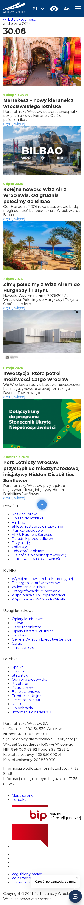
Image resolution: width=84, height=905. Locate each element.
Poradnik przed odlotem (33, 539)
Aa (67, 8)
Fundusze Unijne (27, 696)
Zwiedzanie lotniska (29, 587)
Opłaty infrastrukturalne (33, 631)
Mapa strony (22, 796)
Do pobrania (22, 708)
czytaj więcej (14, 124)
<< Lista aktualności (19, 19)
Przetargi (20, 683)
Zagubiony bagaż (27, 874)
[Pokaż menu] (76, 8)
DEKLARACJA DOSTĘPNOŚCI (37, 559)
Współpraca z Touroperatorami (38, 595)
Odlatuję (19, 547)
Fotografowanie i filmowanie (36, 591)
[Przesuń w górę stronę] (42, 504)
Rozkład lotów (24, 514)
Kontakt (19, 800)
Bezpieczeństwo (26, 692)
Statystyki (20, 675)
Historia (18, 671)
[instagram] (13, 862)
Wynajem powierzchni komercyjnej (42, 579)
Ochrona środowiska (29, 679)
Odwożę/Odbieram (28, 551)
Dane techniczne (26, 627)
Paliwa (17, 623)
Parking (18, 522)
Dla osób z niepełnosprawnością (39, 555)
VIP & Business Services (32, 535)
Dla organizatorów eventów (36, 583)
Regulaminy (22, 688)
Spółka (17, 667)
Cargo (17, 643)
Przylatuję (21, 543)
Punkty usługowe (27, 530)
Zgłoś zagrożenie (26, 878)
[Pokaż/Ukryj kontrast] (54, 8)
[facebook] (12, 866)
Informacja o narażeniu (31, 712)
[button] (75, 896)
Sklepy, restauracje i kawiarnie (37, 526)
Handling (20, 635)
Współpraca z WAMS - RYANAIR (39, 599)
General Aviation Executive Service (42, 639)
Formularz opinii (26, 882)
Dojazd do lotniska (28, 518)
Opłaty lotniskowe (27, 619)
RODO (17, 704)
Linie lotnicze (23, 648)
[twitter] (13, 858)
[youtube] (14, 854)
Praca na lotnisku (27, 700)
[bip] (46, 847)
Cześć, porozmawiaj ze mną (55, 881)
